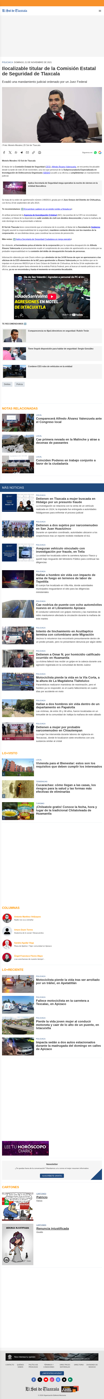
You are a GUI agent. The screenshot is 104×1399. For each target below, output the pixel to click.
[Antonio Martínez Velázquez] (7, 918)
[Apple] (64, 1379)
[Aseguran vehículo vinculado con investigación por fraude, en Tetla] (18, 555)
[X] (10, 152)
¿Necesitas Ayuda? (52, 1373)
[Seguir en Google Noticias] (100, 152)
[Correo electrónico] (27, 152)
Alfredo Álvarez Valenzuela (64, 167)
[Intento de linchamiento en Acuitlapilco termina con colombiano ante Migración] (18, 637)
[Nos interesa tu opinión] (52, 1357)
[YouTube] (46, 1379)
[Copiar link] (33, 152)
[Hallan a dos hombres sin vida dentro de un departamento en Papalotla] (18, 709)
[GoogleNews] (58, 1379)
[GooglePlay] (70, 1379)
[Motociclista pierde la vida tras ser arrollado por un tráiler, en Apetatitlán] (18, 984)
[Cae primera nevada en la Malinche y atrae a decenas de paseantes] (18, 444)
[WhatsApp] (16, 152)
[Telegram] (21, 152)
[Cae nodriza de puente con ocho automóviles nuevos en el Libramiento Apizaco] (18, 612)
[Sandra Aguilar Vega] (7, 944)
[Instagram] (52, 1379)
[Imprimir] (40, 152)
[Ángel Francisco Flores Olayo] (7, 957)
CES (48, 167)
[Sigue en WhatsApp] (95, 152)
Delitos (7, 384)
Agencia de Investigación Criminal (40, 215)
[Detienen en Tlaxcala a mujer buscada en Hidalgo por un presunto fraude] (18, 505)
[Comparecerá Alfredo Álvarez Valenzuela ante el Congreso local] (18, 423)
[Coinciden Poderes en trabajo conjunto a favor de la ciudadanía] (18, 464)
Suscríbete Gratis (52, 1176)
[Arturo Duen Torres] (7, 931)
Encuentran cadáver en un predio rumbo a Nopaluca (47, 209)
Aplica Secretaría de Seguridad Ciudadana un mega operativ (43, 239)
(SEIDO (46, 173)
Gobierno (95, 227)
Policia (19, 384)
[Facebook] (4, 152)
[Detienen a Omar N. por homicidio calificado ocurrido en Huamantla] (18, 660)
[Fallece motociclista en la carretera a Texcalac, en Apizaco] (18, 1005)
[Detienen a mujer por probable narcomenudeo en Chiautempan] (18, 734)
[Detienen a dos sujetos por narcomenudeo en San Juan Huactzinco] (18, 530)
